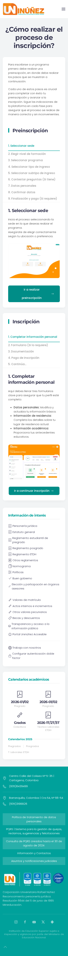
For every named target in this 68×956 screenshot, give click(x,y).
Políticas (18, 572)
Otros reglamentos (25, 560)
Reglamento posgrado (28, 548)
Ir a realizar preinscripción (32, 294)
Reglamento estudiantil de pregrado (30, 540)
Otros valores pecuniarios (30, 612)
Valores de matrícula (27, 600)
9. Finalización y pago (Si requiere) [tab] (32, 198)
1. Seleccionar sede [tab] (21, 146)
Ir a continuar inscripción (32, 491)
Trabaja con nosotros (27, 648)
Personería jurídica (25, 526)
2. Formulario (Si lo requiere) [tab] (28, 345)
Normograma (22, 566)
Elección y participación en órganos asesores (35, 586)
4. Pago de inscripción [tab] (23, 358)
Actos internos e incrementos (32, 606)
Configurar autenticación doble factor (33, 656)
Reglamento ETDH (24, 554)
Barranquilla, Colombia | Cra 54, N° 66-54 (36, 798)
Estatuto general (24, 532)
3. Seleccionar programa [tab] (25, 160)
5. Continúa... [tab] (17, 364)
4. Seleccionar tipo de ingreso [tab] (29, 167)
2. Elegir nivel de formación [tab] (27, 154)
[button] (63, 9)
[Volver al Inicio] (23, 9)
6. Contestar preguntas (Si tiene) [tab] (31, 179)
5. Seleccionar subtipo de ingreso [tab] (31, 173)
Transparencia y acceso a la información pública (30, 626)
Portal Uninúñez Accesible (30, 634)
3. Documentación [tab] (21, 351)
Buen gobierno (22, 578)
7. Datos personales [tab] (22, 186)
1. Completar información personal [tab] (32, 337)
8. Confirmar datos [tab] (21, 192)
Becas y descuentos (26, 618)
